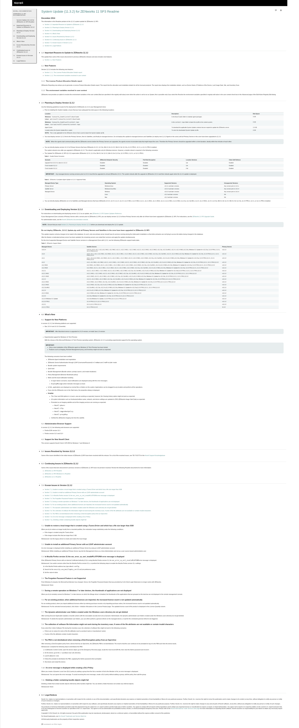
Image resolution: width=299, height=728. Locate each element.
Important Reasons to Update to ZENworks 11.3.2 (25, 26)
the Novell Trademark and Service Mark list (72, 716)
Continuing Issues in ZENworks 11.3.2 (23, 51)
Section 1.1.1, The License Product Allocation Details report (63, 72)
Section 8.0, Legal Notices (53, 46)
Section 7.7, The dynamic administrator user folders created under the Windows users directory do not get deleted (80, 507)
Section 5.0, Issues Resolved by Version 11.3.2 (59, 36)
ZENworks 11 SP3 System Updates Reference (107, 213)
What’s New (20, 41)
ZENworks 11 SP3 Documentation (19, 14)
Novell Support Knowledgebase (155, 455)
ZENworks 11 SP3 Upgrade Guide (203, 216)
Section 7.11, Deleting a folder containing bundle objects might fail (65, 520)
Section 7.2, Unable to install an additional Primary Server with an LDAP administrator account (74, 492)
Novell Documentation (22, 11)
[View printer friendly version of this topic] (281, 10)
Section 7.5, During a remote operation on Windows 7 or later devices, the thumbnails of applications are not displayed (82, 501)
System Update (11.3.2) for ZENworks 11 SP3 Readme (25, 21)
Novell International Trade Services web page (185, 708)
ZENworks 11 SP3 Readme (53, 471)
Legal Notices (21, 61)
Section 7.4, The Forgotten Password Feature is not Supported (64, 498)
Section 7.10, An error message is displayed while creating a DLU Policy (67, 517)
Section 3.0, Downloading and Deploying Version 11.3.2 (62, 30)
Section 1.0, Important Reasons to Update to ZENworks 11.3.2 (64, 24)
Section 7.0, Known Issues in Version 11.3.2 (58, 43)
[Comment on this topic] (276, 10)
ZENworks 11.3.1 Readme (53, 477)
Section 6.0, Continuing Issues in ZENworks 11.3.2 (61, 40)
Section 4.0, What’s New (52, 33)
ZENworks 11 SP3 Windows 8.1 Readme (57, 474)
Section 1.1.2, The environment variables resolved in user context (65, 75)
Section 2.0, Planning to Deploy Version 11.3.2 (59, 27)
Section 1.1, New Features (53, 60)
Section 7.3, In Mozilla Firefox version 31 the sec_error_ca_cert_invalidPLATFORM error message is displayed (79, 495)
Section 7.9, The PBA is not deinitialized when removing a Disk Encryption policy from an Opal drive (76, 514)
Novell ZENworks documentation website (75, 219)
